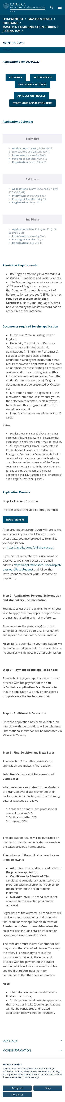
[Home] (24, 7)
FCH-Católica (13, 19)
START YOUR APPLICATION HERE (32, 103)
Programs (10, 23)
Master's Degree (40, 19)
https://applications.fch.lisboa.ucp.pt (30, 547)
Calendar (15, 77)
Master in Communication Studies (29, 27)
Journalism (11, 31)
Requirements (43, 77)
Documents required (32, 84)
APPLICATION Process (31, 95)
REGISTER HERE (15, 519)
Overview (7, 50)
